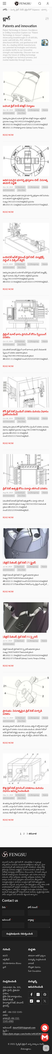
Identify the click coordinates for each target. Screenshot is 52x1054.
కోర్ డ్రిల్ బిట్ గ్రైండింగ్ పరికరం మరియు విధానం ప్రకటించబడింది (25, 413)
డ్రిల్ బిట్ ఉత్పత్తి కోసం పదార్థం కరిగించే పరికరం (25, 488)
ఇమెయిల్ (7, 919)
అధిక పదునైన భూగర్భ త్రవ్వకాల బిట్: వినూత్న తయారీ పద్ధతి (25, 182)
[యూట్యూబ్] (38, 1001)
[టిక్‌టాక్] (31, 1001)
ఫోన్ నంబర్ (33, 907)
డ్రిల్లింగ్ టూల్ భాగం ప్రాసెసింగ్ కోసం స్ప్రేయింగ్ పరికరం (24, 336)
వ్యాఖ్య (31, 919)
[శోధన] (39, 3)
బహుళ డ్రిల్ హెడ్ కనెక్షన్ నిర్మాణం (19, 105)
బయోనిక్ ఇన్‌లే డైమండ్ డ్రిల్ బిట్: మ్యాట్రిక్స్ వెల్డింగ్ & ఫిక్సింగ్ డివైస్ (23, 259)
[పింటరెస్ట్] (44, 994)
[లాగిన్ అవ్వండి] (47, 3)
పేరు (4, 907)
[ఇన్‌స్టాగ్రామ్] (38, 994)
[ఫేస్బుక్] (31, 994)
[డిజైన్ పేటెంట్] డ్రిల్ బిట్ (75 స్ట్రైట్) (19, 562)
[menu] (4, 3)
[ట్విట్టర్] (44, 1001)
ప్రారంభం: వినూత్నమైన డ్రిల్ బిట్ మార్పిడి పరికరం (22, 712)
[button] (19, 934)
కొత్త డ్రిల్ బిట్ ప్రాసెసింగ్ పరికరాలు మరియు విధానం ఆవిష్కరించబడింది (23, 789)
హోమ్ (5, 9)
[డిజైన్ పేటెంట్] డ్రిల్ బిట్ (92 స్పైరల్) (20, 636)
